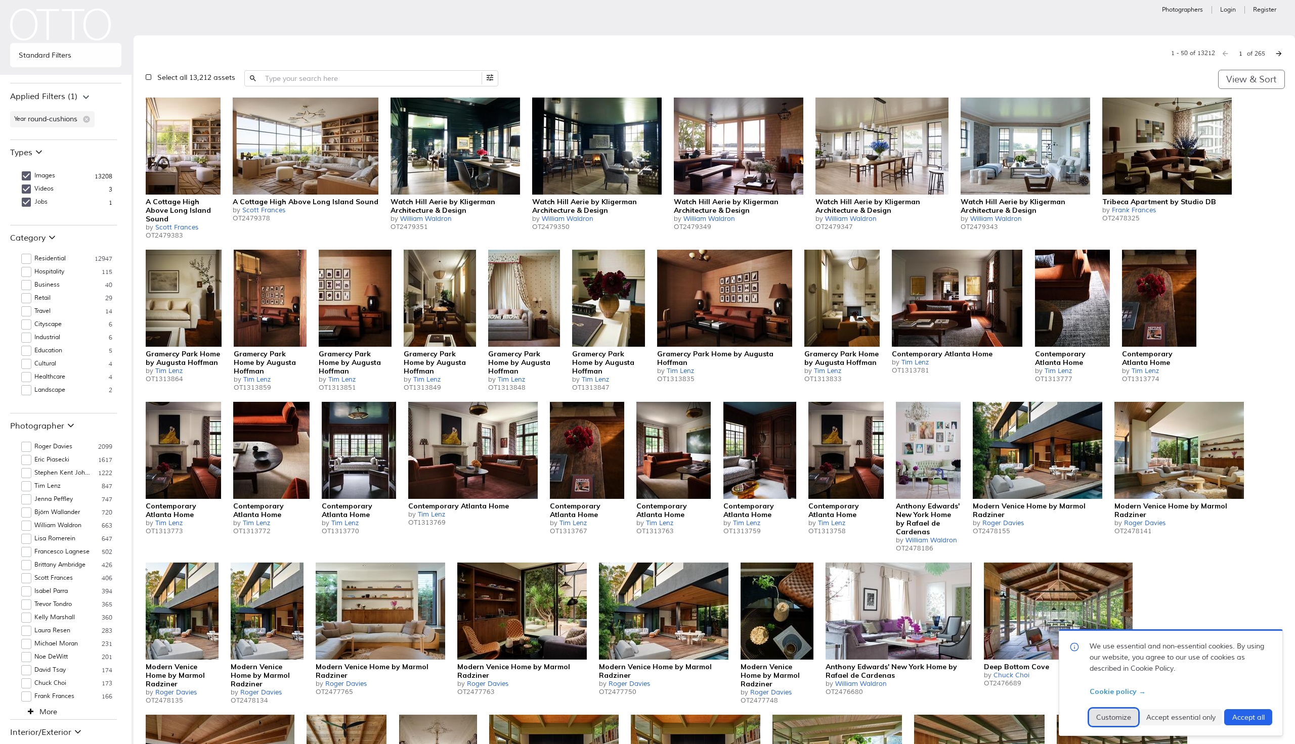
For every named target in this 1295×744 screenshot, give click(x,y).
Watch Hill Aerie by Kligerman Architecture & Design (443, 206)
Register (1264, 10)
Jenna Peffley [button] (53, 499)
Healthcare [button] (49, 377)
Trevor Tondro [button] (53, 604)
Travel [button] (42, 311)
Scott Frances (176, 227)
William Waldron (426, 219)
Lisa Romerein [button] (54, 538)
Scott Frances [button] (53, 578)
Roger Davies (1003, 523)
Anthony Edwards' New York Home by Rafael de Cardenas (928, 518)
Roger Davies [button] (53, 446)
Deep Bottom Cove (1016, 666)
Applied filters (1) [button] (43, 96)
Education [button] (48, 350)
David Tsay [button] (50, 670)
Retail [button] (42, 298)
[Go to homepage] (60, 24)
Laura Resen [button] (52, 630)
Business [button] (47, 285)
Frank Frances (1134, 210)
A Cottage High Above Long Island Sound (178, 210)
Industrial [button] (47, 337)
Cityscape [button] (48, 324)
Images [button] (44, 175)
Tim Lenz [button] (47, 486)
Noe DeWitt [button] (51, 657)
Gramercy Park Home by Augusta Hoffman (183, 358)
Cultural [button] (45, 363)
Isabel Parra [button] (51, 591)
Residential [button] (50, 258)
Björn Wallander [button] (57, 512)
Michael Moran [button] (56, 643)
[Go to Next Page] (1279, 54)
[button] (86, 119)
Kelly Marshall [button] (54, 617)
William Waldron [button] (57, 525)
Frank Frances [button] (54, 696)
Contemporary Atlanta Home (942, 353)
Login (1228, 10)
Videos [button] (44, 189)
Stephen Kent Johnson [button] (63, 473)
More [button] (48, 712)
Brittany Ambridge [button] (59, 565)
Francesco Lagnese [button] (62, 551)
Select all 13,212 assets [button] (196, 77)
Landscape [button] (49, 390)
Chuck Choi (1011, 675)
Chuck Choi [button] (50, 683)
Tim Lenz (169, 371)
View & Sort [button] (1251, 79)
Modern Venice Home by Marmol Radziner (1029, 510)
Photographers (1182, 10)
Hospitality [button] (49, 271)
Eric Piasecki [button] (51, 459)
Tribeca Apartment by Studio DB (1159, 201)
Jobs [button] (41, 202)
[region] (65, 111)
